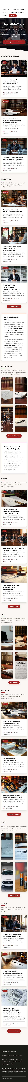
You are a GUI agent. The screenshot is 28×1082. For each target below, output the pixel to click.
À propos (4, 15)
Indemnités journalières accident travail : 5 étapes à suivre (11, 587)
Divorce (20, 12)
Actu (9, 9)
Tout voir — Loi (14, 682)
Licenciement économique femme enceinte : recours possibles (12, 248)
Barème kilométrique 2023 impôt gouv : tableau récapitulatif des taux (12, 120)
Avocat (4, 12)
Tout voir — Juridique (14, 306)
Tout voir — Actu (14, 895)
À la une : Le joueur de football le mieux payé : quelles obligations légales (15, 42)
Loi (8, 12)
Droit (14, 9)
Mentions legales (5, 1064)
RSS (12, 1064)
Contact (12, 15)
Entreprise (20, 9)
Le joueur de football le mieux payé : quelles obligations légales (10, 82)
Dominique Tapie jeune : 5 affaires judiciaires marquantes (11, 287)
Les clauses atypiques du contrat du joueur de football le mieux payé (11, 511)
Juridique (14, 12)
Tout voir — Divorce (14, 814)
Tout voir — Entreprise (14, 436)
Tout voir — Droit (14, 606)
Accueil (4, 9)
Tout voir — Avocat (14, 1031)
